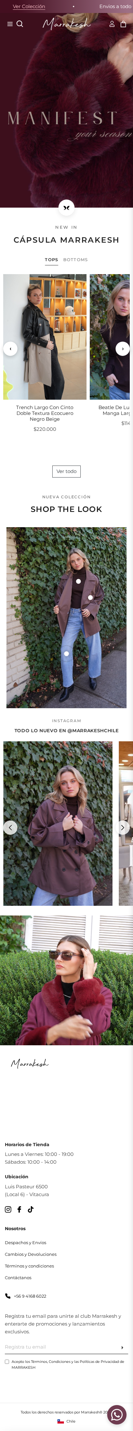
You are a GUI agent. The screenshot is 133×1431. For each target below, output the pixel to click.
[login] (109, 24)
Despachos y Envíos (25, 1242)
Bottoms (75, 259)
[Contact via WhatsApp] (117, 1415)
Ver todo (66, 471)
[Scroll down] (66, 208)
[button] (123, 349)
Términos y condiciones (29, 1265)
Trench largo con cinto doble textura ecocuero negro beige (44, 413)
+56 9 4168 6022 (30, 1296)
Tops (51, 259)
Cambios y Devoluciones (30, 1254)
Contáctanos (18, 1277)
